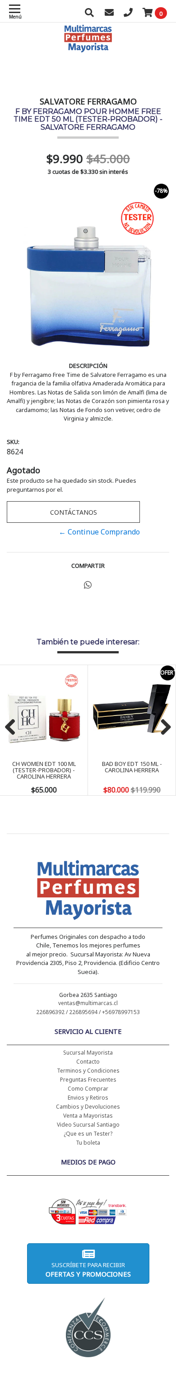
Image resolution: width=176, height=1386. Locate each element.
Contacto (88, 1061)
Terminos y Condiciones (88, 1070)
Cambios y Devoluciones (88, 1106)
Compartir (88, 566)
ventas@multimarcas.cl (88, 1003)
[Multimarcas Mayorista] (88, 892)
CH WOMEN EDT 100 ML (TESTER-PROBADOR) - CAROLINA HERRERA (44, 770)
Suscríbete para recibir (88, 1269)
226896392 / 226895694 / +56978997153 (88, 1012)
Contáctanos (73, 512)
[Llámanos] (128, 13)
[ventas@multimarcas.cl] (109, 13)
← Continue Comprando (99, 532)
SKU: (13, 442)
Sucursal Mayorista (88, 1052)
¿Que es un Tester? (88, 1133)
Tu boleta (88, 1142)
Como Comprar (88, 1088)
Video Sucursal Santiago (88, 1124)
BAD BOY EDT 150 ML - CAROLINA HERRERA (132, 767)
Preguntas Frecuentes (88, 1079)
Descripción (88, 366)
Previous (14, 728)
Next (162, 728)
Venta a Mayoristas (88, 1115)
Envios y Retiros (88, 1097)
